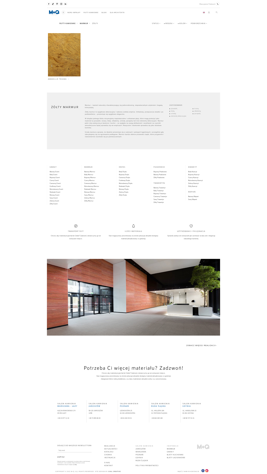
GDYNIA (139, 457)
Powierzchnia (198, 23)
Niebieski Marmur (90, 189)
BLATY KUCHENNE (175, 455)
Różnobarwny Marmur (91, 186)
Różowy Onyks (124, 189)
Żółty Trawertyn (159, 202)
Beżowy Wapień (193, 196)
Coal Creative (114, 471)
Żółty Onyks (123, 195)
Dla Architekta (117, 12)
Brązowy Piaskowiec (160, 171)
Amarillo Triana (57, 79)
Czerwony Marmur (90, 183)
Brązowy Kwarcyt (193, 174)
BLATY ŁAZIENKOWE (176, 457)
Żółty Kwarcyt (192, 186)
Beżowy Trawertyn (160, 188)
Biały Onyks (123, 171)
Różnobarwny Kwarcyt (195, 180)
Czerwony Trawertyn (160, 196)
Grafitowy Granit (55, 186)
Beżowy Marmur (89, 171)
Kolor (182, 23)
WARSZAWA (141, 452)
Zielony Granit (54, 201)
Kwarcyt (192, 167)
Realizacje (109, 446)
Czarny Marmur (89, 180)
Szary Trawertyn (159, 199)
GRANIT (170, 452)
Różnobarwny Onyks (125, 183)
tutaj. (75, 464)
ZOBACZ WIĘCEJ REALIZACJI (201, 345)
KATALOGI (109, 452)
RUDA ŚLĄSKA (142, 460)
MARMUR (171, 449)
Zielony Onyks (123, 192)
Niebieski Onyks (124, 186)
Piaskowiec (159, 167)
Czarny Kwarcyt (193, 177)
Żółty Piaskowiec (159, 177)
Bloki (104, 12)
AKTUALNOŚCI (111, 449)
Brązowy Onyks (124, 174)
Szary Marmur (89, 195)
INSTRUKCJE (110, 457)
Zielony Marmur (89, 198)
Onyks (122, 167)
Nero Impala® (73, 12)
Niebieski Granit (55, 192)
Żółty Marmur (88, 201)
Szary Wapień (192, 199)
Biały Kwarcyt (192, 171)
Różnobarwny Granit (56, 189)
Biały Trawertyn (159, 190)
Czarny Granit (54, 180)
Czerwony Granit (55, 183)
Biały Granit (53, 174)
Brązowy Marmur (90, 177)
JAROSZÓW (141, 449)
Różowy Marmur (89, 192)
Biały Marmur (88, 174)
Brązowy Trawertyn (160, 193)
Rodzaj (169, 23)
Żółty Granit (54, 204)
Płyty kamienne (91, 12)
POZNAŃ (140, 455)
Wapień (192, 192)
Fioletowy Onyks (124, 180)
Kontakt (108, 465)
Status (155, 23)
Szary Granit (54, 198)
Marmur (84, 23)
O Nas (107, 462)
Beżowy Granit (54, 171)
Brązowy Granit (55, 177)
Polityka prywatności (147, 465)
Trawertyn (159, 183)
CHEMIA (108, 455)
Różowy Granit (54, 195)
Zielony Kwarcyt (193, 183)
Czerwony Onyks (124, 177)
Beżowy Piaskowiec (160, 174)
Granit (53, 167)
